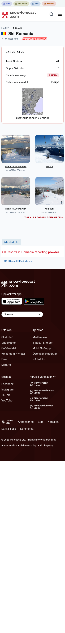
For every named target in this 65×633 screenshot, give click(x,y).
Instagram (7, 389)
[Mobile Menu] (60, 14)
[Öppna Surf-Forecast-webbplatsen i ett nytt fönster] (6, 3)
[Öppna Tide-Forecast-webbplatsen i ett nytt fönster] (35, 3)
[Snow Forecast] (18, 14)
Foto (4, 359)
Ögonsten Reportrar (45, 354)
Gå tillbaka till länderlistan (18, 261)
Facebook (7, 384)
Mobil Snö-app (42, 348)
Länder (5, 28)
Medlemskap (40, 337)
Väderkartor (8, 343)
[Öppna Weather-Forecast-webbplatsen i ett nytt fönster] (49, 3)
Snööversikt (8, 348)
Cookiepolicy (46, 445)
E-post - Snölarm (43, 343)
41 (57, 61)
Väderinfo (39, 359)
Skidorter (6, 337)
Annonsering (26, 422)
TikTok (5, 395)
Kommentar (27, 429)
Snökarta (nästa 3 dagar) (32, 117)
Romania (17, 28)
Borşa (55, 82)
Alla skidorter (11, 242)
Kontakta (53, 422)
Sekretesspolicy (28, 445)
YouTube (6, 400)
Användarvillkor (9, 445)
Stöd (41, 422)
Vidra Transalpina (15, 166)
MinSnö (6, 365)
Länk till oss (8, 429)
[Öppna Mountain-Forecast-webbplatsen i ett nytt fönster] (21, 3)
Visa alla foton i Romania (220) (44, 217)
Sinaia (49, 166)
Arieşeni (49, 208)
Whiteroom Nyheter (13, 354)
